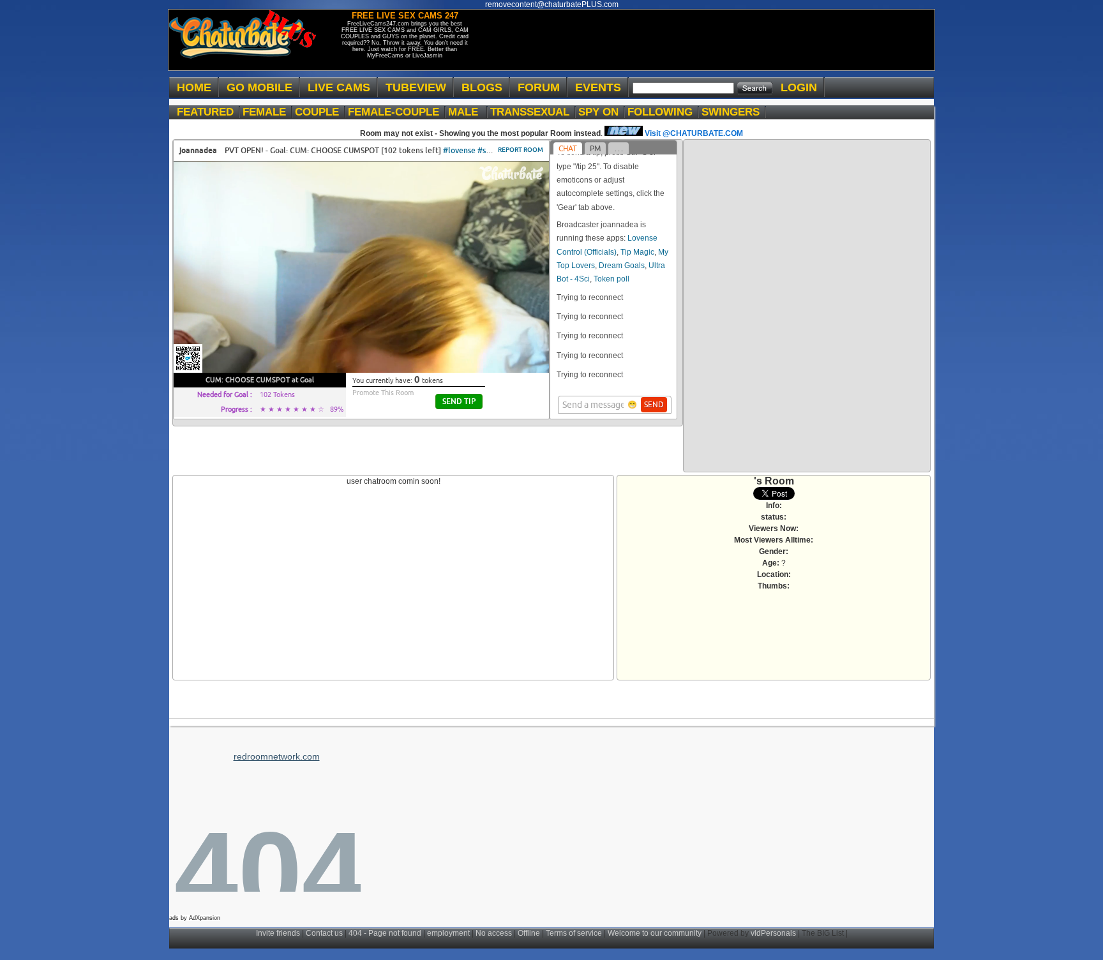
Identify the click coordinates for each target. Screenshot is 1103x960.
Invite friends (278, 933)
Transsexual (533, 112)
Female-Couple (397, 112)
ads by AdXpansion (194, 918)
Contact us (324, 933)
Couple (320, 112)
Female (267, 112)
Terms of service (574, 933)
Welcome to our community (655, 933)
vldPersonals (773, 933)
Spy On (601, 112)
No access (494, 933)
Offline (529, 933)
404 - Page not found (385, 933)
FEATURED (208, 112)
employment (448, 933)
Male (468, 112)
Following (663, 112)
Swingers (734, 112)
